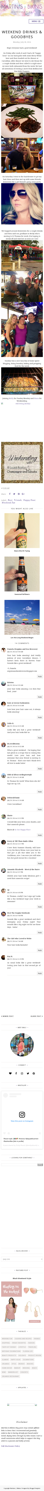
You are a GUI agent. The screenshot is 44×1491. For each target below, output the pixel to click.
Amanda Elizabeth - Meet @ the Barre (23, 869)
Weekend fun (8, 502)
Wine (4, 1372)
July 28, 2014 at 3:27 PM (15, 872)
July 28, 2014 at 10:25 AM (15, 726)
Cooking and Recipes (23, 1338)
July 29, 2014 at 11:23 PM (15, 959)
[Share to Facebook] (10, 494)
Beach (34, 1368)
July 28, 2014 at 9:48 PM (15, 916)
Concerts (24, 1372)
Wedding (26, 1368)
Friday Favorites (19, 1343)
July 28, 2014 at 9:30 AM (15, 652)
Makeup (17, 1368)
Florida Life (28, 1351)
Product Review (34, 1355)
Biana (36, 398)
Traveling (32, 1347)
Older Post (36, 1016)
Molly (11, 398)
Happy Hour (29, 500)
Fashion (31, 1343)
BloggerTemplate (35, 1488)
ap (8, 890)
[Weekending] (22, 462)
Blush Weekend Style (22, 1278)
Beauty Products (9, 1355)
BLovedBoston (13, 744)
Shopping (6, 1343)
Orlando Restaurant (10, 1376)
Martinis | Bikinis (15, 1488)
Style (14, 1364)
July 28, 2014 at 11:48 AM (15, 777)
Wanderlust (13, 1372)
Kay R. (10, 956)
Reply (40, 676)
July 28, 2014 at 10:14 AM (15, 706)
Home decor (7, 1368)
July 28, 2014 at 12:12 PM (15, 818)
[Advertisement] (10, 1207)
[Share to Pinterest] (19, 494)
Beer (10, 500)
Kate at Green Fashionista (18, 703)
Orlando (5, 1364)
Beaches (30, 1364)
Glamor (5, 1359)
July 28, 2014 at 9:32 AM (15, 685)
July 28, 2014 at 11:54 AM (15, 800)
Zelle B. (10, 723)
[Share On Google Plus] (23, 494)
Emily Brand (20, 1145)
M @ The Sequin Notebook (18, 913)
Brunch (22, 1364)
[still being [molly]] (22, 422)
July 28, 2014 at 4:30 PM (15, 893)
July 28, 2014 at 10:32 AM (15, 746)
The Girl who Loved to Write (19, 938)
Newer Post (8, 1016)
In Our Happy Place (23, 830)
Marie (9, 815)
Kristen (10, 682)
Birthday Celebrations (11, 1351)
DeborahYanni (13, 798)
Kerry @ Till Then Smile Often (20, 841)
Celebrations (28, 1359)
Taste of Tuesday (9, 1347)
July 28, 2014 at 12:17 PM (15, 844)
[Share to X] (14, 494)
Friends (18, 500)
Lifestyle (22, 1347)
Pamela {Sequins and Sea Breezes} (22, 649)
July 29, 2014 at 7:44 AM (15, 941)
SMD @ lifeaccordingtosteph (19, 775)
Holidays (22, 1355)
